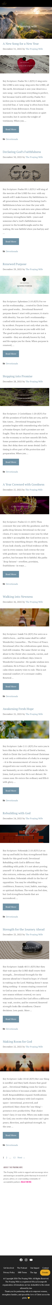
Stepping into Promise (17, 376)
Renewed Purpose (14, 264)
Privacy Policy (9, 1272)
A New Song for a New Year (21, 44)
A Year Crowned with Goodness (23, 484)
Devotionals (12, 139)
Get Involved (8, 1268)
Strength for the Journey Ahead (24, 929)
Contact (45, 1268)
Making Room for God (17, 1041)
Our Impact (34, 1268)
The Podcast (22, 1268)
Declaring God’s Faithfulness (22, 152)
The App (33, 1272)
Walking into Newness (18, 597)
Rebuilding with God (17, 813)
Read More (11, 129)
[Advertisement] (26, 1220)
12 (14, 1157)
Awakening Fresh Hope (18, 709)
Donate (45, 1272)
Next (21, 1157)
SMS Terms (22, 1272)
